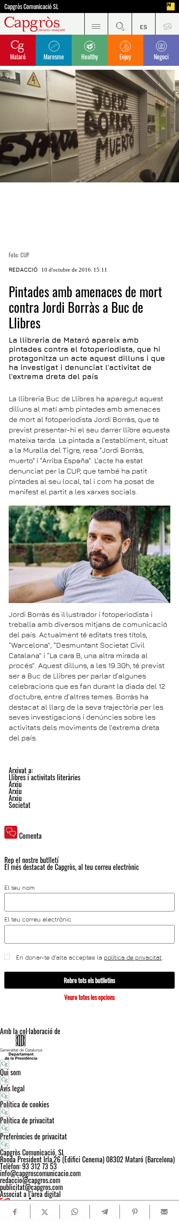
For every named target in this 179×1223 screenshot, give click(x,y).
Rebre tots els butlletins (89, 980)
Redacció (23, 269)
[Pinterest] (134, 1212)
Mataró (18, 56)
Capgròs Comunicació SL (31, 6)
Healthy (89, 56)
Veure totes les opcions (89, 997)
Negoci (161, 56)
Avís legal (12, 1088)
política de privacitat (133, 957)
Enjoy (125, 56)
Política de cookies (24, 1104)
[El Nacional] (171, 6)
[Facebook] (15, 1212)
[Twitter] (45, 1212)
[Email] (164, 1211)
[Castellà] (144, 24)
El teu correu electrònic (37, 919)
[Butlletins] (167, 24)
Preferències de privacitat (33, 1136)
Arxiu (15, 784)
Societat (19, 805)
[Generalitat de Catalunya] (89, 1047)
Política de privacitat (27, 1120)
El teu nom (19, 887)
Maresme (53, 56)
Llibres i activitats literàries (44, 777)
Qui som (10, 1072)
